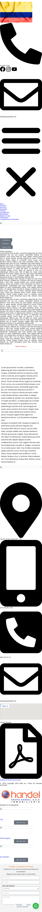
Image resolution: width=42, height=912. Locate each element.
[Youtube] (14, 69)
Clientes (2, 211)
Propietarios (4, 214)
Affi (1, 819)
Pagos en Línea (5, 216)
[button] (21, 161)
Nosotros (3, 206)
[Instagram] (8, 69)
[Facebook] (2, 69)
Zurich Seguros (5, 838)
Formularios (4, 217)
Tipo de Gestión (8, 886)
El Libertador (4, 857)
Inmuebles (3, 209)
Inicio (2, 204)
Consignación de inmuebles (9, 219)
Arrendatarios (4, 212)
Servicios (3, 207)
